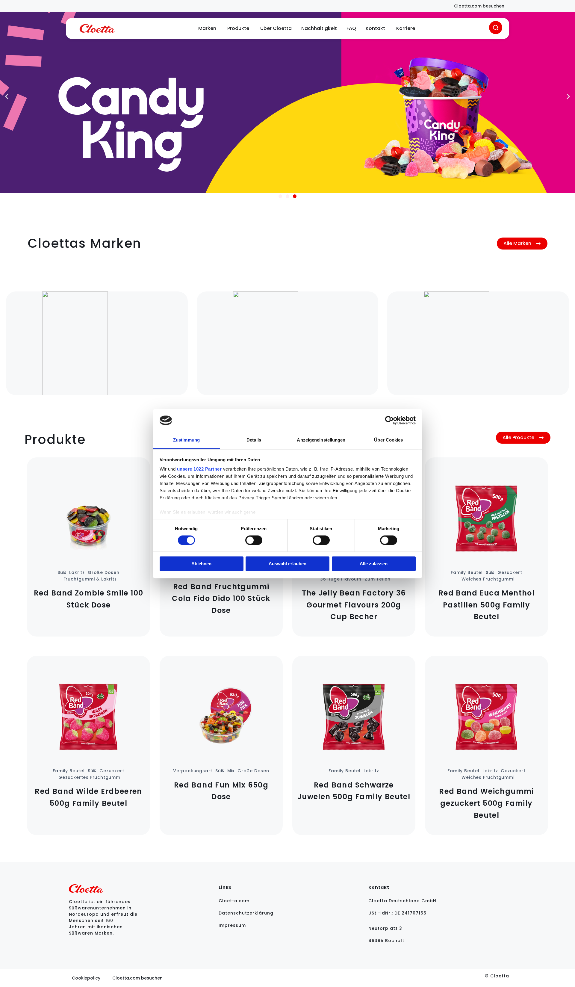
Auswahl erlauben (287, 563)
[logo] (97, 28)
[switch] (253, 540)
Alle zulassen (374, 563)
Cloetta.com (234, 901)
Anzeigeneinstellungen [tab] (321, 440)
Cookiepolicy (86, 978)
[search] (495, 27)
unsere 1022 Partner (199, 469)
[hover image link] (97, 343)
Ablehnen (201, 563)
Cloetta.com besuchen (137, 978)
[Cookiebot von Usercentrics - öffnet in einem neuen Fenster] (389, 420)
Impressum (232, 925)
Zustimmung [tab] (186, 440)
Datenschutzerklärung (246, 913)
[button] (6, 96)
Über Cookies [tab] (388, 440)
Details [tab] (253, 440)
